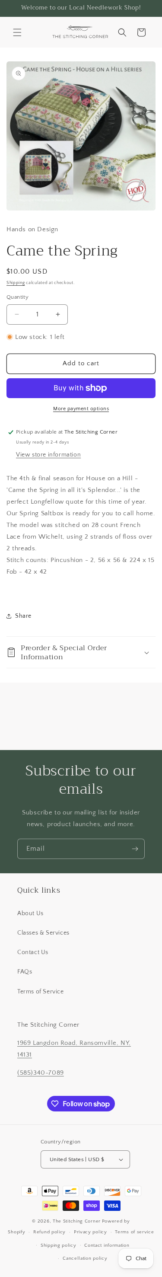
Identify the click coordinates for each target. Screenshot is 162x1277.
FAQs (24, 971)
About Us (30, 913)
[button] (17, 32)
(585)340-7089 (40, 1072)
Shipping (15, 283)
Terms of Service (40, 991)
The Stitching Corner (77, 1221)
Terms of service (134, 1232)
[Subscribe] (134, 849)
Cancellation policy (85, 1258)
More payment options (81, 409)
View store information (48, 454)
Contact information (106, 1245)
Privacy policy (90, 1232)
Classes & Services (43, 932)
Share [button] (23, 616)
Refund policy (49, 1232)
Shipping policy (58, 1245)
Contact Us (32, 952)
